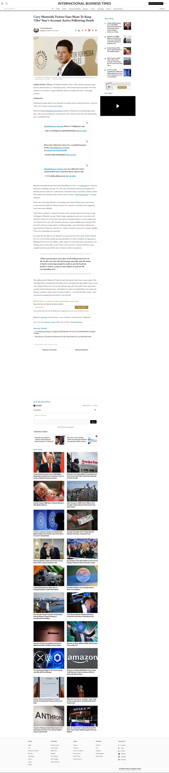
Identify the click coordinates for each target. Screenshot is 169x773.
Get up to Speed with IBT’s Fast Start (120, 83)
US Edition (162, 9)
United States (99, 756)
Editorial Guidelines (81, 350)
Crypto (93, 9)
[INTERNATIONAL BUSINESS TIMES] (84, 3)
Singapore (98, 750)
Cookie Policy (76, 756)
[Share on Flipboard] (86, 30)
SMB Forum (54, 750)
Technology (100, 9)
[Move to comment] (96, 30)
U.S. (53, 9)
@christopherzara (76, 322)
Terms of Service (74, 311)
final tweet (44, 317)
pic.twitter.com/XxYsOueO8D (55, 150)
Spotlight (53, 753)
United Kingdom (100, 753)
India (97, 748)
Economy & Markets (74, 9)
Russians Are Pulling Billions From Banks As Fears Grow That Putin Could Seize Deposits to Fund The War (82, 476)
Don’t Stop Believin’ (82, 194)
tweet (61, 292)
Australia (98, 745)
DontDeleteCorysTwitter (54, 111)
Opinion (108, 9)
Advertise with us (77, 759)
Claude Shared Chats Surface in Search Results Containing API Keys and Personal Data (48, 701)
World (58, 9)
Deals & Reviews (118, 9)
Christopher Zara (47, 28)
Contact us (76, 748)
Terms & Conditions (78, 750)
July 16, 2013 (82, 131)
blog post (90, 239)
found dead (83, 185)
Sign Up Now (122, 87)
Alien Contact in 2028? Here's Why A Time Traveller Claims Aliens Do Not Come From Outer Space (81, 505)
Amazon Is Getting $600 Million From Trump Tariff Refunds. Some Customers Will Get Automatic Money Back (81, 672)
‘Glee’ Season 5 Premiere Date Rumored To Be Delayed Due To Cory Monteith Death (63, 337)
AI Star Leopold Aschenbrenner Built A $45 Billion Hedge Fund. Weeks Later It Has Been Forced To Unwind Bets (48, 534)
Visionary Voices (55, 745)
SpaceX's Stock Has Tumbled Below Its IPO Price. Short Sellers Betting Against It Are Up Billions (81, 730)
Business (85, 9)
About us (75, 745)
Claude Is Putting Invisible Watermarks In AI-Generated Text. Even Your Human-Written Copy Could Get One (48, 730)
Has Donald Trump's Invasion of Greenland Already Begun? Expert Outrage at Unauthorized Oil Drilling (48, 616)
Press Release (54, 756)
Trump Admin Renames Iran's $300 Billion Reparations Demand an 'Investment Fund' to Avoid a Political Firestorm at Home (49, 476)
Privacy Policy (85, 311)
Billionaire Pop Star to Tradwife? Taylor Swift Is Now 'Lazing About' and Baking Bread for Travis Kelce (81, 701)
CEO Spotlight (54, 759)
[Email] (92, 30)
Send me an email (49, 322)
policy (64, 216)
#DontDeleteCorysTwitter (54, 126)
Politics (64, 9)
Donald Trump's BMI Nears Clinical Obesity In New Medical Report (114, 49)
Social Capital (54, 748)
